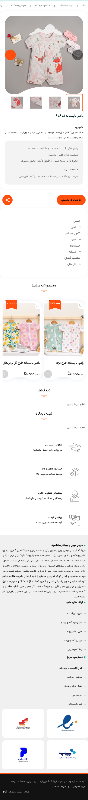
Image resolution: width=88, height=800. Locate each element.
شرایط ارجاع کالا (74, 613)
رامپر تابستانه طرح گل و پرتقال (21, 363)
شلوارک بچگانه (75, 704)
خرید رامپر (77, 695)
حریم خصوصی (78, 787)
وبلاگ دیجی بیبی (74, 650)
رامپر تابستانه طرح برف (69, 363)
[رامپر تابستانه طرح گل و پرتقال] (20, 329)
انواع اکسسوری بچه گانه (70, 668)
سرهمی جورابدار (74, 677)
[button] (77, 55)
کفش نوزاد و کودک (73, 686)
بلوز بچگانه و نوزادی (73, 640)
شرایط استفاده (59, 787)
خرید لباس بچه (74, 631)
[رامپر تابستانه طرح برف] (63, 329)
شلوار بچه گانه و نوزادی (71, 622)
